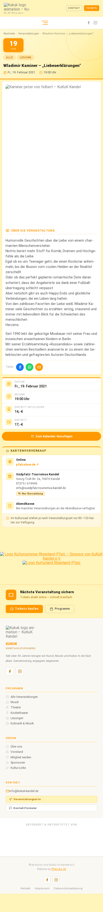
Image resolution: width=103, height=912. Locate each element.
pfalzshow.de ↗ (27, 464)
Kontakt (74, 8)
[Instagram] (95, 23)
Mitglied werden (21, 757)
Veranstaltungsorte (27, 799)
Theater (16, 707)
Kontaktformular (25, 808)
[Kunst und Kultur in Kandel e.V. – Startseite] (35, 8)
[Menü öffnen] (45, 22)
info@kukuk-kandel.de (23, 791)
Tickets (91, 8)
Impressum (42, 888)
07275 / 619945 (26, 483)
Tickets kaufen (27, 608)
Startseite (9, 33)
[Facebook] (89, 23)
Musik (15, 702)
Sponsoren (18, 762)
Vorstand (17, 752)
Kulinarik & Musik (22, 723)
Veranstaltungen (28, 33)
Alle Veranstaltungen (24, 697)
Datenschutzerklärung (68, 888)
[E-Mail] (39, 367)
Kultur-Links (18, 768)
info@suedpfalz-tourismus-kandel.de (41, 488)
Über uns (16, 746)
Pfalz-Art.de (58, 869)
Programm (62, 608)
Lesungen (17, 718)
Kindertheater (19, 713)
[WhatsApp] (29, 367)
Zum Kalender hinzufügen (53, 436)
